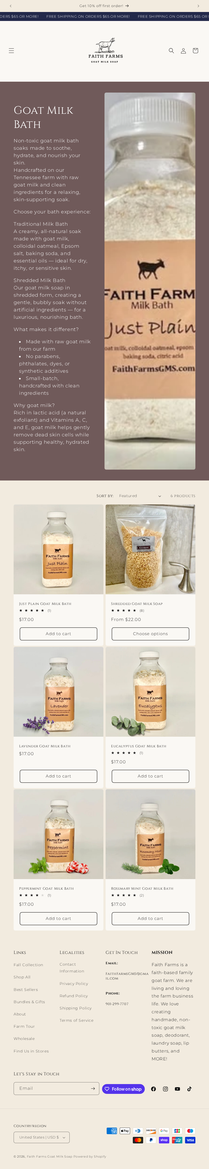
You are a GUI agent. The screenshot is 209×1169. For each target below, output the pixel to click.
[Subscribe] (93, 1088)
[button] (11, 51)
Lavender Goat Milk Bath (45, 746)
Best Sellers (26, 989)
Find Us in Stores (31, 1051)
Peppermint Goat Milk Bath (46, 888)
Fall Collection (28, 964)
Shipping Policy (76, 1008)
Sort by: (105, 495)
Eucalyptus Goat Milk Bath (139, 746)
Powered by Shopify (90, 1156)
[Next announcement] (198, 6)
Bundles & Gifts (29, 1001)
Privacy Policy (74, 983)
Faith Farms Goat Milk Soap (49, 1156)
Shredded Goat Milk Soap (137, 604)
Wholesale (24, 1038)
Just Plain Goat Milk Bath (45, 604)
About (20, 1014)
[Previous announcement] (11, 6)
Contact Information (72, 968)
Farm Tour (24, 1026)
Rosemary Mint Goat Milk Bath (142, 888)
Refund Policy (74, 995)
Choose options (150, 633)
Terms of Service (77, 1020)
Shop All (22, 977)
